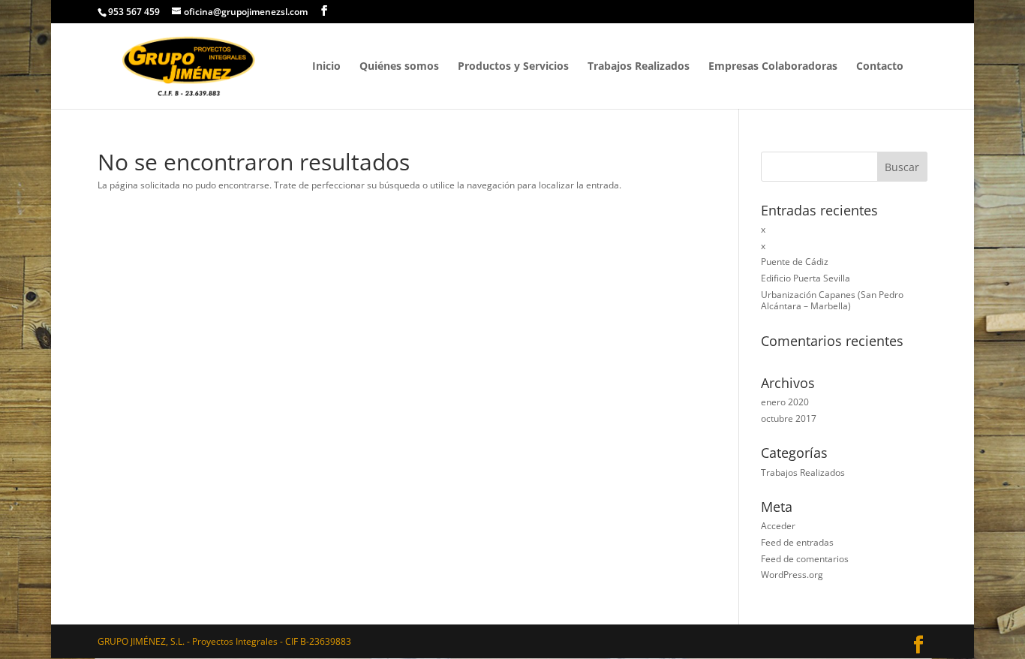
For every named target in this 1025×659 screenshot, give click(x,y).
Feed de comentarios (805, 558)
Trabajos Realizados (639, 67)
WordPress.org (792, 574)
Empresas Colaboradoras (772, 67)
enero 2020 (785, 402)
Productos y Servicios (513, 67)
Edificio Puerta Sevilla (805, 278)
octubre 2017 (788, 418)
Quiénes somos (399, 67)
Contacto (879, 67)
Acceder (778, 525)
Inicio (326, 67)
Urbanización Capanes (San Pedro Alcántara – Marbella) (832, 300)
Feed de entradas (797, 542)
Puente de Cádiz (794, 261)
